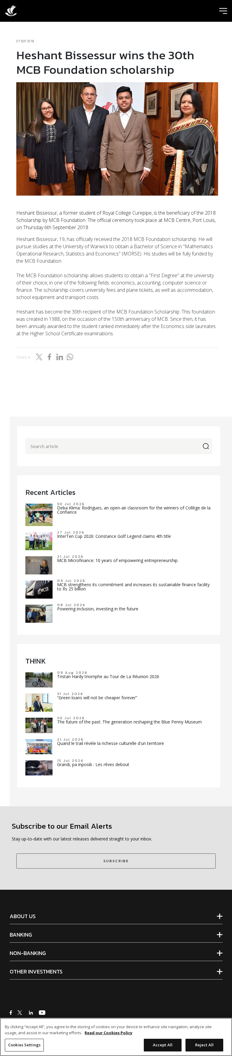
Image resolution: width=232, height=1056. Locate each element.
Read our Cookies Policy (108, 1032)
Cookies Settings (24, 1045)
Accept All (162, 1045)
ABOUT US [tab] (23, 916)
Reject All (204, 1045)
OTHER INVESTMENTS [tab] (36, 972)
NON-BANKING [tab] (28, 953)
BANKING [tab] (21, 935)
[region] (116, 1037)
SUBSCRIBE (116, 861)
